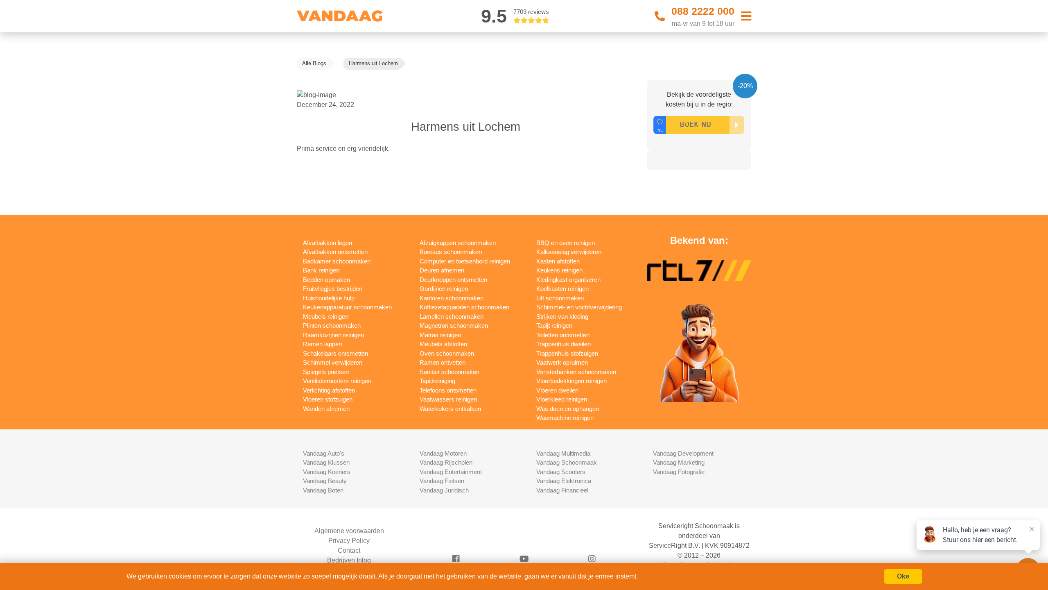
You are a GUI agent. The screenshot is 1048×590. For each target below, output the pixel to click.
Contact (349, 550)
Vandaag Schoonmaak (566, 462)
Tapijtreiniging (437, 380)
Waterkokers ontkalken (450, 408)
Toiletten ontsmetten (563, 334)
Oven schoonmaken (447, 353)
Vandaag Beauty (325, 480)
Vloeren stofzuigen (327, 399)
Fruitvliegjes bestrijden (332, 288)
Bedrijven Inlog (349, 560)
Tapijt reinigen (554, 325)
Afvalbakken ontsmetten (335, 251)
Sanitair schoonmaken (449, 371)
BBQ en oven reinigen (565, 242)
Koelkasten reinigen (562, 288)
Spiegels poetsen (326, 371)
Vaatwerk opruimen (562, 362)
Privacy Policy (349, 540)
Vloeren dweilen (557, 390)
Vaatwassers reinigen (448, 399)
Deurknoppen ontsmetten (453, 279)
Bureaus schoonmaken (451, 251)
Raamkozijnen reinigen (333, 334)
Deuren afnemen (442, 270)
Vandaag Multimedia (563, 453)
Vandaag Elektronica (563, 480)
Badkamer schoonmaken (336, 261)
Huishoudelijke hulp (329, 298)
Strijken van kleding (562, 316)
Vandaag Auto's (323, 453)
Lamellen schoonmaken (451, 316)
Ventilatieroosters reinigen (337, 380)
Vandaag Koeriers (326, 471)
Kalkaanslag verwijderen (568, 251)
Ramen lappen (322, 343)
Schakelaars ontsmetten (335, 353)
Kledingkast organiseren (568, 279)
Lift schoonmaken (560, 298)
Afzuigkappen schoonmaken (458, 242)
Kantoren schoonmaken (451, 298)
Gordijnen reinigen (444, 288)
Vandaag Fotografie (679, 471)
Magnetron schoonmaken (454, 325)
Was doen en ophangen (567, 408)
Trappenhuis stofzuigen (567, 353)
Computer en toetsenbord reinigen (465, 261)
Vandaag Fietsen (442, 480)
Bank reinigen (321, 270)
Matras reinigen (440, 334)
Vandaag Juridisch (444, 490)
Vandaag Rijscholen (446, 462)
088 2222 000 (702, 11)
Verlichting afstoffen (329, 390)
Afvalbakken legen (327, 242)
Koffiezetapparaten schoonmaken (464, 307)
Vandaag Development (683, 453)
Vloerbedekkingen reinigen (571, 380)
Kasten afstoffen (558, 261)
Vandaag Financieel (562, 490)
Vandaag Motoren (443, 453)
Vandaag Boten (323, 490)
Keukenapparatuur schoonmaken (347, 307)
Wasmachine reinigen (565, 417)
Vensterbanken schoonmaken (576, 371)
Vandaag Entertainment (451, 471)
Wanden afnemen (326, 408)
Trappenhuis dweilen (563, 343)
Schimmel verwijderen (332, 362)
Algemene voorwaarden (349, 530)
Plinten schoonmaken (332, 325)
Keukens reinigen (559, 270)
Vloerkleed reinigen (561, 399)
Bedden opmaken (326, 279)
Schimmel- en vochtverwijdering (579, 307)
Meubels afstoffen (443, 343)
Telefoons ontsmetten (448, 390)
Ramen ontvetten (442, 362)
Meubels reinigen (325, 316)
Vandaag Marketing (679, 462)
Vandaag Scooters (560, 471)
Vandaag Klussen (326, 462)
